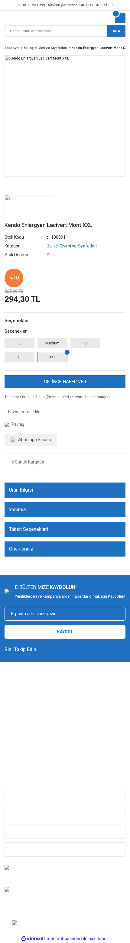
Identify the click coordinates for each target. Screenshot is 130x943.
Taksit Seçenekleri (28, 529)
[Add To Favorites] (23, 412)
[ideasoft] (33, 939)
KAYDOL (65, 631)
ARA (116, 31)
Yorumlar (18, 509)
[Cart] (120, 18)
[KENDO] (30, 206)
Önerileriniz (21, 549)
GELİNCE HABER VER (65, 381)
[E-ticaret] (64, 938)
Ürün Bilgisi (21, 490)
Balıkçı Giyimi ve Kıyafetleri (72, 246)
